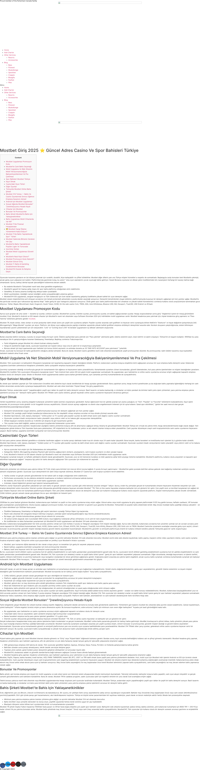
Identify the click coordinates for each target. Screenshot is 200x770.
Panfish (11, 80)
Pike (10, 82)
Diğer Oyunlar (11, 186)
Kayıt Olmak (10, 181)
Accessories (13, 60)
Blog (6, 62)
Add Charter (9, 52)
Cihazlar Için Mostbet (14, 209)
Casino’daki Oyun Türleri (15, 184)
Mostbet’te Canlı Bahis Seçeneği (18, 166)
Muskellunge (13, 70)
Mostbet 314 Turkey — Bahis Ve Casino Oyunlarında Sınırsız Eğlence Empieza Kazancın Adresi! (20, 196)
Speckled (12, 72)
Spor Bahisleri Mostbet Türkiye (18, 179)
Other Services (10, 55)
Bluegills (11, 77)
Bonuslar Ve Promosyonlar (16, 211)
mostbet (32, 319)
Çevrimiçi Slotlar (12, 249)
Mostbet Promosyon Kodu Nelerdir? (20, 259)
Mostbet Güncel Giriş (14, 261)
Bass (10, 65)
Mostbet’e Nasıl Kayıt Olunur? (17, 256)
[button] (100, 85)
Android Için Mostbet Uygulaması (19, 201)
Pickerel (11, 67)
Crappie (11, 75)
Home (6, 50)
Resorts (11, 57)
